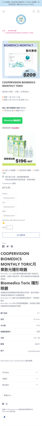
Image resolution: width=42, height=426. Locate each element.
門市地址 (5, 372)
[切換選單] (3, 11)
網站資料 (5, 385)
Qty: (4, 227)
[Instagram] (6, 404)
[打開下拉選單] (37, 372)
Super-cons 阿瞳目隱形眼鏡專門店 (22, 409)
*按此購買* (15, 128)
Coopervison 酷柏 (9, 183)
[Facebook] (2, 404)
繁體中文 (7, 395)
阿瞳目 (4, 379)
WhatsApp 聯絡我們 (12, 120)
